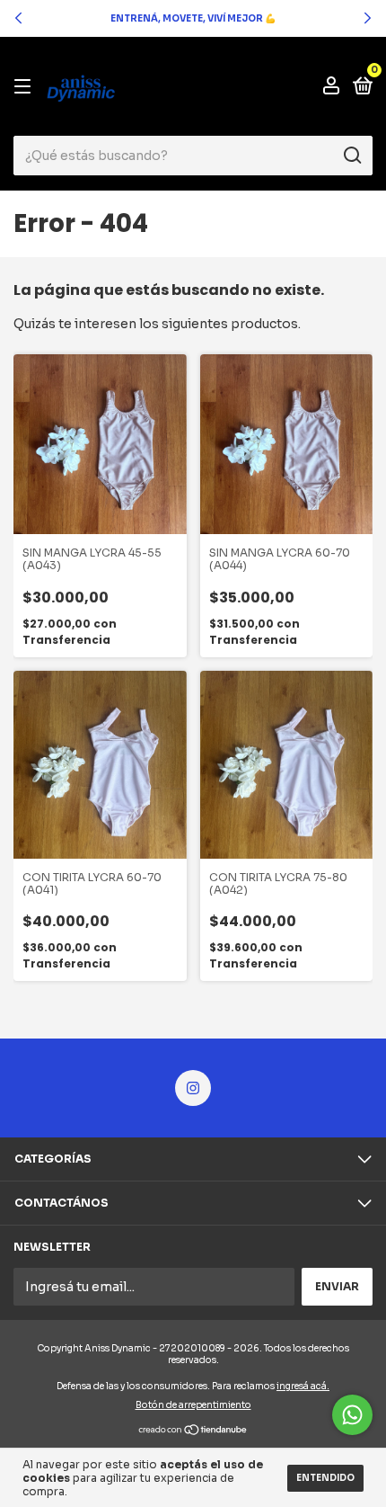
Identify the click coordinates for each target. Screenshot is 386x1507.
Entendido (325, 1478)
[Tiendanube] (193, 1430)
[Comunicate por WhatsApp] (352, 1415)
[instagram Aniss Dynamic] (193, 1088)
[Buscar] (351, 155)
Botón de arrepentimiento (193, 1405)
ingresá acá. (302, 1386)
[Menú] (25, 87)
